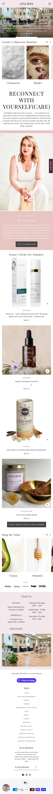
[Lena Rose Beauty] (26, 4)
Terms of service (26, 733)
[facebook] (23, 774)
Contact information (26, 741)
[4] (24, 35)
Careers (26, 704)
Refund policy (27, 726)
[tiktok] (30, 774)
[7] (31, 35)
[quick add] (48, 304)
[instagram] (26, 774)
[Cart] (49, 3)
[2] (27, 589)
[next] (50, 42)
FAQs (26, 711)
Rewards (26, 722)
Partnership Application (26, 707)
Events (26, 719)
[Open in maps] (26, 650)
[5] (26, 35)
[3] (21, 35)
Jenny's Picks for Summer (26, 254)
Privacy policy (26, 730)
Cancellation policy (26, 737)
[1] (25, 589)
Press (26, 715)
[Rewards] (6, 788)
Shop (27, 693)
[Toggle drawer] (3, 4)
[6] (28, 35)
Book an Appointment (26, 696)
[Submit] (36, 767)
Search (26, 700)
